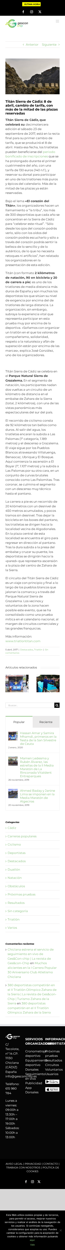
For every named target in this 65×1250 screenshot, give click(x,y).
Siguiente (49, 44)
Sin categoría (18, 911)
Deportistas (16, 853)
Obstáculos (16, 886)
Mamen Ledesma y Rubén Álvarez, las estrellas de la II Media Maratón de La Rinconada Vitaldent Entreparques (37, 767)
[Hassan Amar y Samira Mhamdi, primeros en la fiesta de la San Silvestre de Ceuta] (17, 676)
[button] (8, 683)
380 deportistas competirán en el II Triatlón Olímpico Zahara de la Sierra (29, 1008)
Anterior (32, 44)
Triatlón (38, 649)
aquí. (32, 1240)
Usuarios (51, 1074)
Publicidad (33, 1083)
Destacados (26, 649)
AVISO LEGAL (14, 1163)
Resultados (16, 903)
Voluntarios (54, 1069)
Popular (19, 722)
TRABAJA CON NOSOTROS (23, 1167)
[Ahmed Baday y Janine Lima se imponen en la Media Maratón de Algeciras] (13, 791)
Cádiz (12, 828)
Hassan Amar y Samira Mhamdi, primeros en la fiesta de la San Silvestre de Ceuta (38, 738)
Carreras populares (22, 836)
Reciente (46, 722)
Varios (12, 927)
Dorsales (31, 1069)
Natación (15, 878)
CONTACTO (50, 1163)
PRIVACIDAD (33, 1163)
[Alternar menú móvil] (58, 21)
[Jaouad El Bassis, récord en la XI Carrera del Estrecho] (48, 676)
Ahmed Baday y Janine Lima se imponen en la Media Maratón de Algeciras (37, 796)
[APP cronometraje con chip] (52, 1081)
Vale (32, 1244)
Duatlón (14, 869)
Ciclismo (14, 844)
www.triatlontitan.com (22, 641)
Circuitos (52, 1065)
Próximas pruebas (21, 894)
